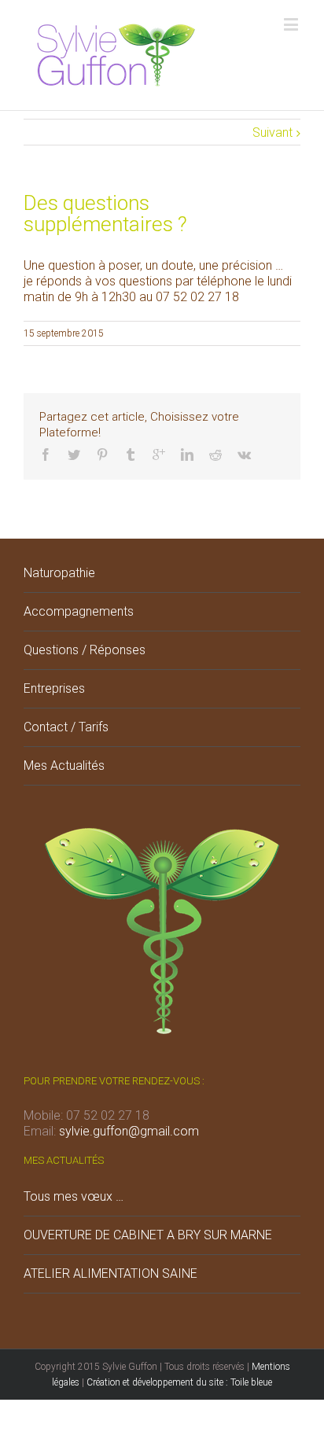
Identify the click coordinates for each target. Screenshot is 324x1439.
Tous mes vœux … (73, 1196)
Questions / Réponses (84, 649)
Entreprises (54, 688)
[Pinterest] (102, 454)
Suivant (272, 132)
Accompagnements (79, 611)
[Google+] (159, 454)
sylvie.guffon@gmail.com (129, 1131)
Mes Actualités (64, 765)
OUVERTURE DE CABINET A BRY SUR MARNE (148, 1234)
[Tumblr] (130, 454)
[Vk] (244, 454)
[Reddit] (215, 454)
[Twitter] (74, 454)
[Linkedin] (187, 454)
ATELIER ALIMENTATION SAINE (110, 1273)
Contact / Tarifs (66, 727)
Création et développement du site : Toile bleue (179, 1382)
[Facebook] (45, 454)
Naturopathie (59, 572)
